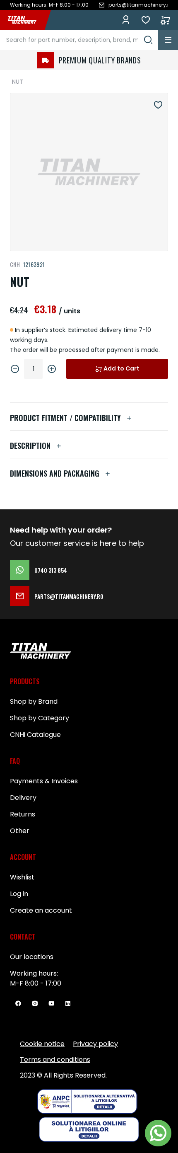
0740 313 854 (50, 570)
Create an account (41, 910)
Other (19, 831)
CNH (15, 264)
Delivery (23, 797)
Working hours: (34, 973)
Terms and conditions (55, 1059)
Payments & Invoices (44, 781)
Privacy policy (95, 1044)
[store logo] (26, 20)
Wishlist (22, 877)
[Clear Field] (148, 40)
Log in (126, 20)
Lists (145, 20)
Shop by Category (39, 718)
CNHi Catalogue (35, 734)
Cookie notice (42, 1044)
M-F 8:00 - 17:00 (35, 983)
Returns (22, 814)
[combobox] (79, 40)
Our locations (31, 957)
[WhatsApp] (158, 1133)
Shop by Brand (34, 701)
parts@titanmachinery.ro (68, 596)
